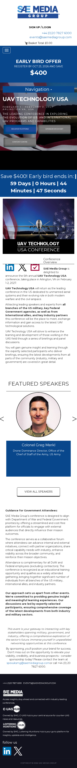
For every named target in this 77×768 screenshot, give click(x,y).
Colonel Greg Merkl (38, 445)
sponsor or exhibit (54, 129)
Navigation (37, 89)
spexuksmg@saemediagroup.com (28, 663)
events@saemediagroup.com (51, 37)
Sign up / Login (40, 27)
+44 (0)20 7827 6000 (57, 33)
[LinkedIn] (7, 751)
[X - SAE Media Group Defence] (18, 751)
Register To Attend (20, 129)
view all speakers (39, 491)
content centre (19, 142)
